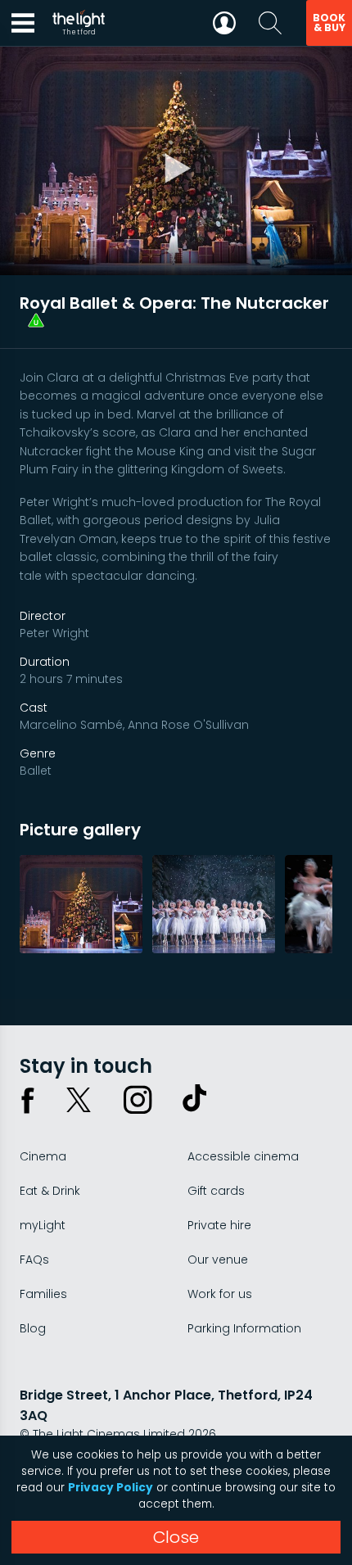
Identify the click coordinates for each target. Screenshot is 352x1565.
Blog (33, 1328)
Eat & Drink (50, 1191)
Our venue (217, 1259)
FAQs (34, 1259)
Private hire (219, 1225)
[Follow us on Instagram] (137, 1099)
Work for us (219, 1294)
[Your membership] (224, 23)
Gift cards (216, 1191)
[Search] (270, 23)
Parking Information (244, 1328)
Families (43, 1294)
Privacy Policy (110, 1487)
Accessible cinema (243, 1156)
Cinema (43, 1156)
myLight (42, 1225)
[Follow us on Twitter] (78, 1099)
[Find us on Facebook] (28, 1100)
